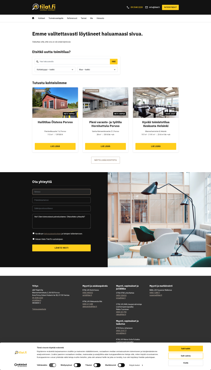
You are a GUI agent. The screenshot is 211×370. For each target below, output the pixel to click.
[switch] (77, 365)
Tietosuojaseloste (39, 309)
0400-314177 (121, 331)
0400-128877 (155, 293)
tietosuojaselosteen (52, 234)
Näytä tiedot (134, 365)
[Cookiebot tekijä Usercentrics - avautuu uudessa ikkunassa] (20, 365)
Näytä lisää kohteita (105, 160)
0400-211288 (88, 304)
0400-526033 (121, 295)
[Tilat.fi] (43, 7)
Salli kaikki (185, 349)
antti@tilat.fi (87, 295)
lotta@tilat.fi (121, 298)
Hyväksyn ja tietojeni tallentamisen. (59, 234)
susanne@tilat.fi (156, 295)
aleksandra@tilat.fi (90, 307)
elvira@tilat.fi (121, 333)
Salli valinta (186, 356)
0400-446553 (88, 293)
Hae (114, 61)
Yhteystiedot (170, 7)
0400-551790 (121, 312)
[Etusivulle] (33, 18)
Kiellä (185, 363)
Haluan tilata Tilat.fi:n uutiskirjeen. (49, 239)
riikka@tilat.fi (121, 315)
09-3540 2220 (37, 298)
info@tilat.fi (36, 300)
